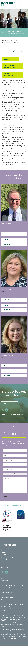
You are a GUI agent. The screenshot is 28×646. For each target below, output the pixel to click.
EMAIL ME (6, 239)
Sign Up (5, 403)
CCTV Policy (4, 578)
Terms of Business (6, 600)
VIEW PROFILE (7, 244)
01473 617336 (7, 365)
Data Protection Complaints (9, 583)
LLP (2, 590)
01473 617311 (6, 299)
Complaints (4, 580)
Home (4, 40)
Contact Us (8, 59)
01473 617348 (7, 234)
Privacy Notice (5, 595)
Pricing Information (8, 74)
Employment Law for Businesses (10, 66)
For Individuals (11, 40)
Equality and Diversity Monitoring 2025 (12, 585)
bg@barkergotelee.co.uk (10, 561)
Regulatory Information (8, 597)
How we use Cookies (7, 588)
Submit (5, 496)
